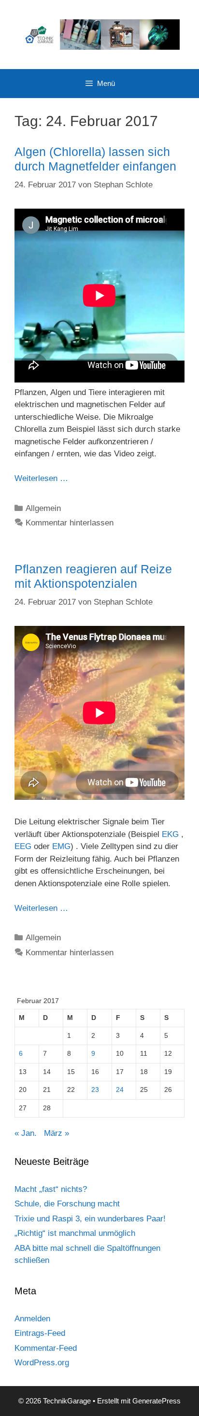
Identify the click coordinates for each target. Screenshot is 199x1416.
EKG (170, 834)
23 (95, 1089)
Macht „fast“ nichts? (50, 1189)
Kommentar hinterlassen (70, 522)
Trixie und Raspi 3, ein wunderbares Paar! (90, 1218)
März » (56, 1133)
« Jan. (25, 1133)
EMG (61, 846)
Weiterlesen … (41, 478)
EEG (22, 846)
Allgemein (43, 508)
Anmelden (32, 1318)
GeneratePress (156, 1401)
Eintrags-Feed (39, 1333)
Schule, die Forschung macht (67, 1203)
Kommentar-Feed (45, 1348)
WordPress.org (41, 1362)
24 (120, 1089)
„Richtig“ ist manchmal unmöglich (74, 1233)
